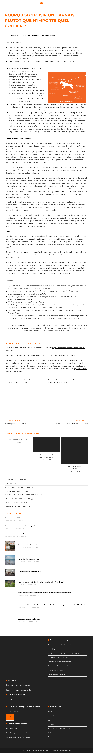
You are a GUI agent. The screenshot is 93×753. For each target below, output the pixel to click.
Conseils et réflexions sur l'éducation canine (22, 495)
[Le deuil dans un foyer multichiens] (10, 572)
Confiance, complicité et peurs (16, 491)
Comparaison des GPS (18, 439)
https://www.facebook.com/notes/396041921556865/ (56, 355)
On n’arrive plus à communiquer (28, 559)
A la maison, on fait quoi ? (14, 479)
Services (51, 720)
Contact (51, 724)
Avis (49, 733)
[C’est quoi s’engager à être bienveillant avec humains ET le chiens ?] (10, 583)
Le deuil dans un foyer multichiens (29, 571)
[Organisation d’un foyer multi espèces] (10, 546)
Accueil (50, 712)
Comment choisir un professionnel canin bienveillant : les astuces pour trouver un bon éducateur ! (51, 605)
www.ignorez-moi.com (14, 699)
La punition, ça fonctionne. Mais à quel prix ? (20, 534)
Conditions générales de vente (17, 733)
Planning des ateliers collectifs (59, 728)
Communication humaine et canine (18, 487)
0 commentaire (18, 520)
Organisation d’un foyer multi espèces (31, 545)
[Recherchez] (10, 717)
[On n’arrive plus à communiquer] (10, 560)
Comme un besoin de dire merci (75, 468)
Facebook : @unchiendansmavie (18, 685)
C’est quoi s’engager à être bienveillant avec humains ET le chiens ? (41, 582)
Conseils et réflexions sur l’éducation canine (63, 653)
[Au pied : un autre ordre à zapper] (10, 620)
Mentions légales (12, 728)
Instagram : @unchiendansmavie (18, 690)
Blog (49, 737)
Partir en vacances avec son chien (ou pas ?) (20, 526)
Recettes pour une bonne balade (17, 506)
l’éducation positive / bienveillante (50, 360)
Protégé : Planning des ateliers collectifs (46, 456)
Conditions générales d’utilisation (18, 737)
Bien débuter (9, 483)
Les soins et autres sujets (15, 502)
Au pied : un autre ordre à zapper (29, 619)
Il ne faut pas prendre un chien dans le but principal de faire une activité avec (44, 592)
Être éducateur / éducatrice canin (18, 499)
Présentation (52, 716)
